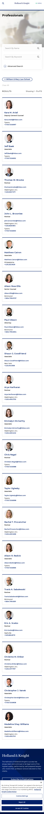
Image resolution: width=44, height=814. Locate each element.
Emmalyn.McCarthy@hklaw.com (17, 428)
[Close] (41, 782)
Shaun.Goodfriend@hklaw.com (16, 361)
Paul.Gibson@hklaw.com (14, 327)
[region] (22, 796)
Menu (40, 3)
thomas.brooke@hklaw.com (15, 187)
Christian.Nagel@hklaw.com (15, 462)
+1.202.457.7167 (10, 669)
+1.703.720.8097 (10, 125)
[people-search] (38, 48)
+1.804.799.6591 (10, 601)
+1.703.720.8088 (10, 467)
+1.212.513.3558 (9, 366)
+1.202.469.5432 (10, 433)
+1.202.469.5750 (10, 399)
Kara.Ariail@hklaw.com (13, 120)
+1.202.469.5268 (10, 534)
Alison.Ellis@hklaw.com (13, 293)
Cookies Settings (22, 796)
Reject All (22, 802)
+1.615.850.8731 (9, 635)
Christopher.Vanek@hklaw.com (16, 698)
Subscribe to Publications (22, 779)
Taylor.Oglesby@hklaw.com (15, 495)
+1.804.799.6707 (10, 298)
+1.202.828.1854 (10, 226)
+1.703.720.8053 (10, 231)
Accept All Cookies (21, 808)
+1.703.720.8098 (10, 500)
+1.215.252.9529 (9, 264)
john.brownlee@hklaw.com (15, 221)
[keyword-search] (38, 57)
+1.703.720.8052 (10, 158)
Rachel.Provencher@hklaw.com (16, 529)
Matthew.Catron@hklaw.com (15, 260)
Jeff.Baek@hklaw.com (13, 153)
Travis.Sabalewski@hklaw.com (16, 597)
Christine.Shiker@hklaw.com (15, 664)
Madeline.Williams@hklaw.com (16, 731)
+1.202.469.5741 (10, 736)
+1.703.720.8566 (10, 568)
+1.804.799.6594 (10, 332)
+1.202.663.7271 (9, 192)
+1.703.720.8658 (10, 703)
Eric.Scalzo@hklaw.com (13, 630)
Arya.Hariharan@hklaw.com (15, 394)
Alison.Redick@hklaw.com (14, 563)
